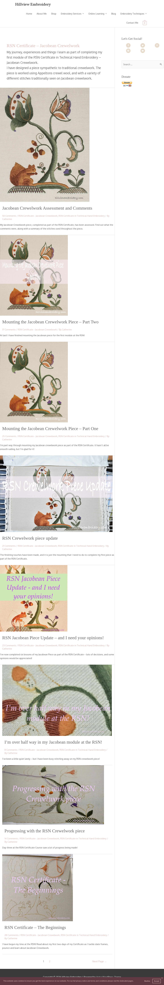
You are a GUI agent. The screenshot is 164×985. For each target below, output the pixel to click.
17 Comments (9, 329)
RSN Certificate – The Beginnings (35, 927)
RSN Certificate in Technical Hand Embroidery (82, 215)
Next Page (99, 961)
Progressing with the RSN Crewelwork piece (44, 830)
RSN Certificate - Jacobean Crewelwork (37, 215)
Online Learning (96, 13)
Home (29, 13)
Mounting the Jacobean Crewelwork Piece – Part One (50, 428)
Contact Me (132, 22)
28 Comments (11, 935)
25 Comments (9, 436)
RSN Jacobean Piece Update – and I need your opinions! (53, 637)
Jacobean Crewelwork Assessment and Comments (47, 208)
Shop (53, 13)
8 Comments (10, 749)
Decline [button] (147, 981)
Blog (113, 13)
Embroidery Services (71, 13)
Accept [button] (156, 981)
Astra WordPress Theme (108, 976)
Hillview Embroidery (33, 4)
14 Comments (11, 838)
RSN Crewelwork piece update (30, 538)
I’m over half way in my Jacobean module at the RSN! (53, 742)
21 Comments (9, 545)
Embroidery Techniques (132, 13)
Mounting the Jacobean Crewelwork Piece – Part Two (50, 321)
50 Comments (9, 215)
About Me (42, 13)
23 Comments (9, 645)
